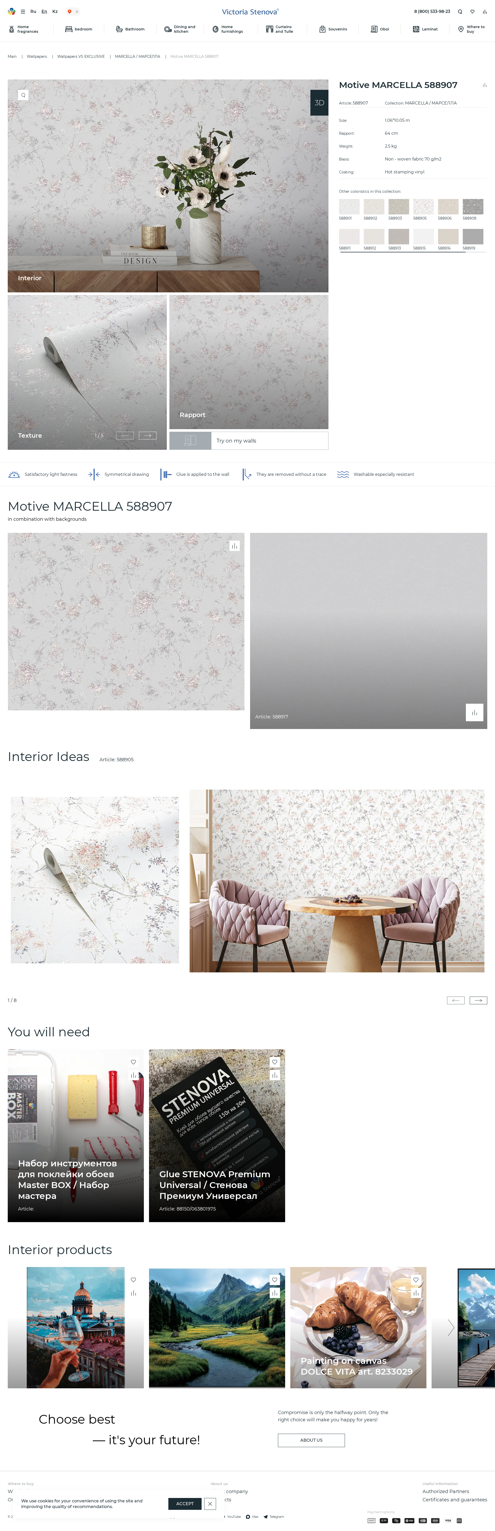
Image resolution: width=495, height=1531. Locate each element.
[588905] (247, 880)
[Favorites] (472, 11)
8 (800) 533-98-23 (432, 11)
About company (229, 1491)
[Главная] (250, 11)
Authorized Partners (446, 1491)
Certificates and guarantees (455, 1500)
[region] (171, 264)
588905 (125, 760)
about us (311, 1440)
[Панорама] (319, 103)
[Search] (460, 11)
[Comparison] (485, 11)
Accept (185, 1503)
